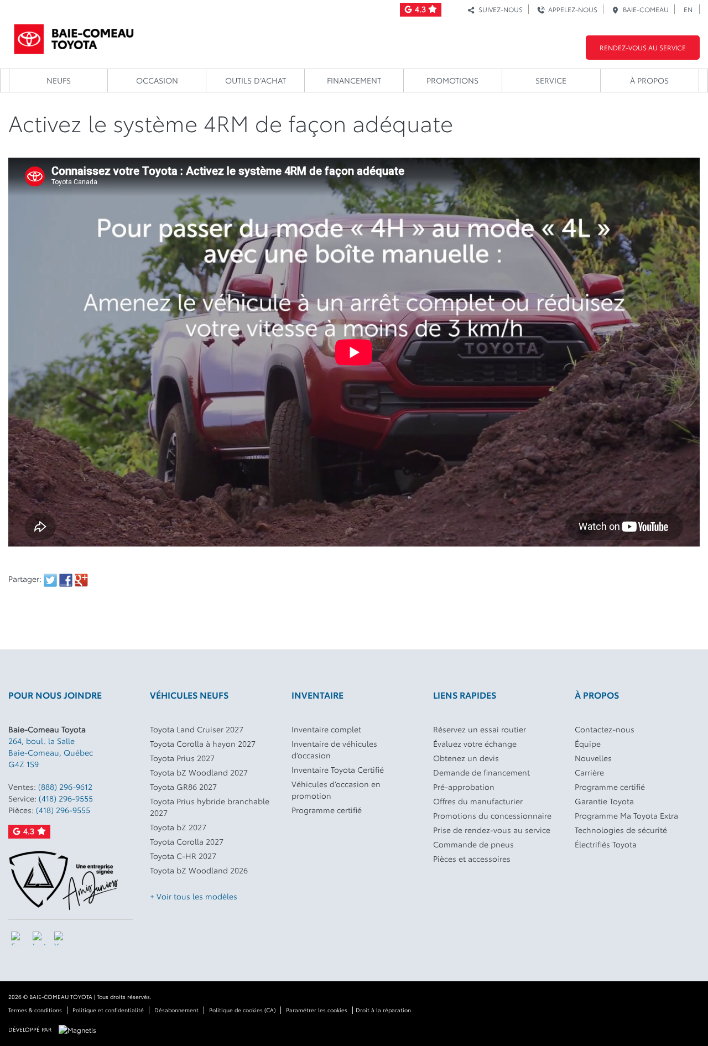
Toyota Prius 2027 (182, 757)
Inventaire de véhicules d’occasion (334, 749)
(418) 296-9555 (66, 798)
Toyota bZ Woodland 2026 (199, 870)
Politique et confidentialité (108, 1010)
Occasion (157, 80)
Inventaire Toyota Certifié (337, 769)
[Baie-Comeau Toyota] (73, 35)
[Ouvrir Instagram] (39, 938)
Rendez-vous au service (643, 47)
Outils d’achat (255, 80)
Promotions (452, 80)
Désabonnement (176, 1010)
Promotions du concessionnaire (492, 815)
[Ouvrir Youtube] (61, 938)
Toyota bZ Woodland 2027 (199, 772)
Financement (354, 80)
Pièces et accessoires (472, 858)
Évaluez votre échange (475, 743)
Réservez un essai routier (479, 729)
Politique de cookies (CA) (242, 1010)
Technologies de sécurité (621, 829)
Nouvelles (593, 757)
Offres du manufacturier (478, 800)
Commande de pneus (473, 844)
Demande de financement (481, 772)
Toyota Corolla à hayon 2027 (203, 743)
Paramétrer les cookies (316, 1010)
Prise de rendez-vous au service (491, 829)
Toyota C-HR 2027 (183, 855)
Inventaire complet (326, 729)
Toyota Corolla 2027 (186, 841)
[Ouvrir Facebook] (18, 938)
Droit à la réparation (383, 1010)
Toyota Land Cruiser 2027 (196, 729)
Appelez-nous (571, 9)
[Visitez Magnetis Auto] (80, 1028)
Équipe (588, 743)
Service (550, 80)
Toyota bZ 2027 (178, 826)
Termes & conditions (35, 1010)
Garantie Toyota (604, 800)
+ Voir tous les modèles (193, 896)
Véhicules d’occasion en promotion (336, 789)
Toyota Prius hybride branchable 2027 (209, 806)
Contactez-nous (604, 729)
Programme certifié (326, 809)
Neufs (58, 80)
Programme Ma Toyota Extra (626, 815)
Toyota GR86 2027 (183, 786)
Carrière (589, 772)
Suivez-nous (499, 9)
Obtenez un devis (466, 757)
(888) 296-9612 (65, 786)
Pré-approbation (463, 786)
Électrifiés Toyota (606, 844)
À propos (649, 80)
